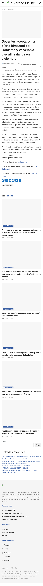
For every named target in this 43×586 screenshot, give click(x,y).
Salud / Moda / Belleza (9, 519)
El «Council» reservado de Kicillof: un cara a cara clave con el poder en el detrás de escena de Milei (21, 274)
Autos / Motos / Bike (9, 510)
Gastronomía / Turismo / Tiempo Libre (15, 516)
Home (3, 9)
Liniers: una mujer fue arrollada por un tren (16, 466)
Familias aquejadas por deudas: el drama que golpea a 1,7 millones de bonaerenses (21, 432)
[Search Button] (40, 3)
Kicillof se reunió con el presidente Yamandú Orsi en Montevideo (21, 314)
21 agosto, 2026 (8, 397)
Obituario (5, 529)
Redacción (5, 568)
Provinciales (10, 9)
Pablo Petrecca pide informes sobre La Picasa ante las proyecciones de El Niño (21, 392)
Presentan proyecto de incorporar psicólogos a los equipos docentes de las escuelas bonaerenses (21, 232)
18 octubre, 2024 (9, 70)
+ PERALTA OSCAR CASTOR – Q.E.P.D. (15, 468)
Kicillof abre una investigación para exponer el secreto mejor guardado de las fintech (21, 353)
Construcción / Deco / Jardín (12, 513)
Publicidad (14, 568)
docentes (9, 185)
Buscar (4, 442)
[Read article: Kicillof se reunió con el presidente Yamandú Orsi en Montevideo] (21, 297)
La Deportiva (22, 162)
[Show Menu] (3, 3)
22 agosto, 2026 (8, 318)
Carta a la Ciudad (8, 532)
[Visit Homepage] (21, 3)
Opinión (4, 535)
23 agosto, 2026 (8, 238)
